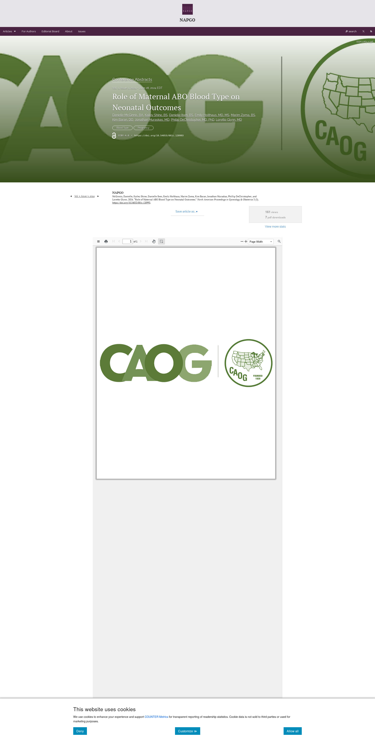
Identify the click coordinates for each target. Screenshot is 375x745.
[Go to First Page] (113, 241)
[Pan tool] (153, 241)
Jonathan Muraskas (152, 120)
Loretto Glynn (229, 120)
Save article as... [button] (186, 211)
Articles (7, 31)
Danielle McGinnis (127, 115)
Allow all (294, 731)
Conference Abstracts (132, 79)
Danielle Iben (181, 115)
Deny (81, 731)
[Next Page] (140, 241)
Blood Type (122, 127)
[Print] (106, 241)
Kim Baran (122, 120)
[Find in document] (279, 241)
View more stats (275, 226)
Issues (81, 31)
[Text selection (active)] (161, 241)
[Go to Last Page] (146, 241)
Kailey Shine (156, 115)
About (68, 31)
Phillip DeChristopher (192, 120)
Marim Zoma (243, 115)
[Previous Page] (119, 241)
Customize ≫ (189, 731)
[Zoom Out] (242, 241)
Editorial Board (50, 31)
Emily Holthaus (212, 115)
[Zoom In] (246, 241)
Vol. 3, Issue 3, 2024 (124, 88)
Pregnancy (143, 127)
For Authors (29, 31)
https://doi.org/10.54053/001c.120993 (159, 135)
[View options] (98, 241)
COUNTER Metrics (156, 717)
